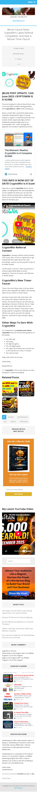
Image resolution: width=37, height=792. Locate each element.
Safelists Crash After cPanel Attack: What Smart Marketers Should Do (17, 630)
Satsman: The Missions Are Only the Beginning (17, 617)
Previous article (18, 429)
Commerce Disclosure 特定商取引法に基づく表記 (18, 774)
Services (13, 651)
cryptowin (23, 421)
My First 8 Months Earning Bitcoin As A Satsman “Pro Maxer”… (17, 623)
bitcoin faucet (23, 417)
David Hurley (19, 54)
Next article (18, 431)
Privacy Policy (6, 778)
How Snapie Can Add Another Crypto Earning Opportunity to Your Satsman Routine (17, 612)
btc (5, 421)
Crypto (19, 59)
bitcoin (10, 417)
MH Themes (18, 788)
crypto (13, 421)
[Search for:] (18, 561)
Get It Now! (18, 494)
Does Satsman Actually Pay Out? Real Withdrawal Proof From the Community (18, 636)
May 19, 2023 (19, 48)
